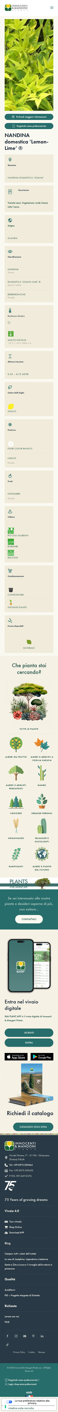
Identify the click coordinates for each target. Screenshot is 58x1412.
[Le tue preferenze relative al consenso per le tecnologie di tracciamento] (5, 1407)
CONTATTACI (29, 919)
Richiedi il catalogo (30, 1113)
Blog (8, 1243)
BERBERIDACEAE (17, 294)
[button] (51, 8)
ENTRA (29, 1042)
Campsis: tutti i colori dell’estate (20, 1253)
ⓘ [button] (9, 322)
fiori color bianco (20, 448)
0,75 (18, 374)
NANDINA (13, 269)
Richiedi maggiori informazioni (31, 116)
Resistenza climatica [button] (16, 316)
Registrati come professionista (31, 126)
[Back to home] (16, 8)
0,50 (10, 374)
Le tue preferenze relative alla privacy (32, 1402)
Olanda (12, 238)
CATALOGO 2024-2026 (33, 1126)
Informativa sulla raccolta (19, 1408)
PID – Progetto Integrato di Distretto (22, 1295)
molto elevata (17, 340)
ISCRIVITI (29, 1032)
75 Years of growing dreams (26, 1199)
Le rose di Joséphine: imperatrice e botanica (26, 1259)
